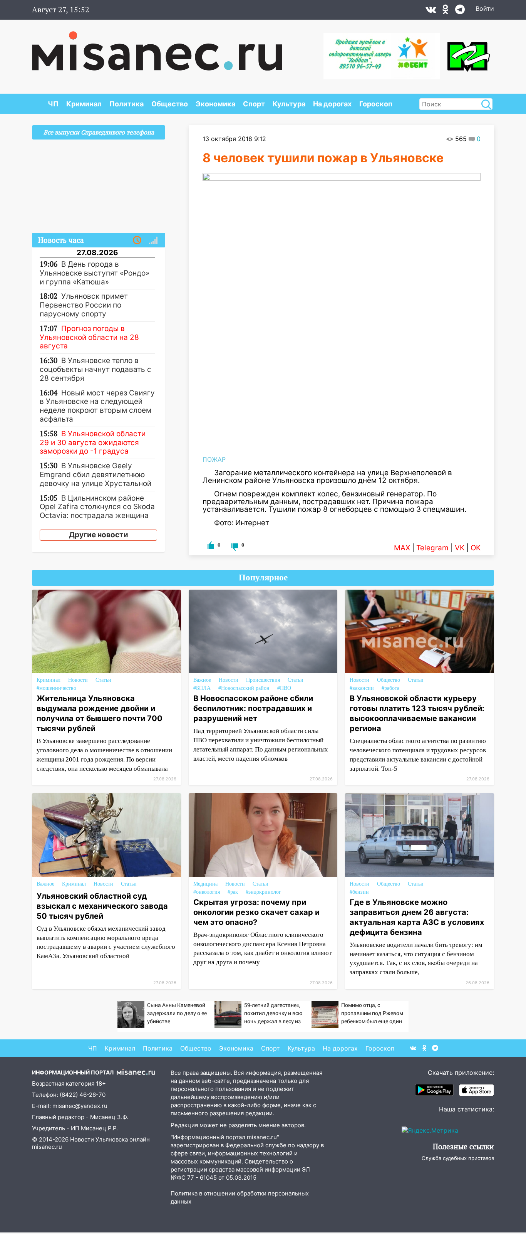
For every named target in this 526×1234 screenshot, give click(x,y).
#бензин (359, 892)
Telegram (432, 547)
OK (476, 547)
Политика (126, 104)
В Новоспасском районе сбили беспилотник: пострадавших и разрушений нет (253, 708)
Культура (289, 104)
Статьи (103, 680)
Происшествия (263, 680)
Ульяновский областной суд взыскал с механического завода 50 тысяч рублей (102, 906)
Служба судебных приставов (458, 1158)
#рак (233, 892)
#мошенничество (56, 688)
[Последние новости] (137, 240)
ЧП (53, 104)
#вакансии (362, 688)
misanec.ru (47, 1146)
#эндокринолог (263, 892)
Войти (485, 8)
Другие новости (98, 534)
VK (459, 547)
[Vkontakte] (430, 11)
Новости (78, 680)
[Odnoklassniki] (445, 11)
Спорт (254, 104)
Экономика (215, 104)
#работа (390, 688)
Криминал (84, 104)
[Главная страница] (157, 47)
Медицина (205, 884)
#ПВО (284, 688)
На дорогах (332, 104)
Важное (202, 680)
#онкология (206, 892)
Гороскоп (375, 104)
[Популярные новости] (153, 240)
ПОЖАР (214, 459)
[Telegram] (460, 11)
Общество (169, 104)
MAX (402, 547)
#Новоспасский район (244, 688)
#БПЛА (202, 688)
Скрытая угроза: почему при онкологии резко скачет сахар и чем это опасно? (256, 912)
